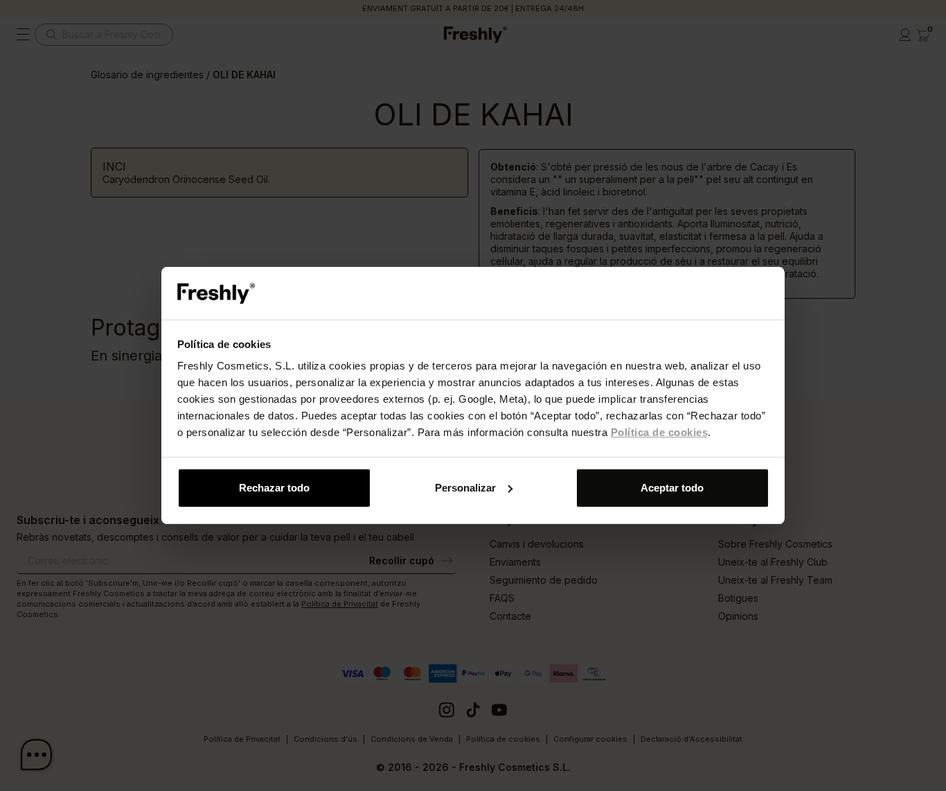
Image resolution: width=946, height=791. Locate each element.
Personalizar (465, 488)
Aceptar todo (672, 488)
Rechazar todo (274, 488)
